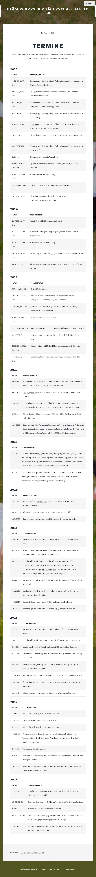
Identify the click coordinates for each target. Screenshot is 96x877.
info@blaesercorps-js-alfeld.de (32, 852)
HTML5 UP (72, 869)
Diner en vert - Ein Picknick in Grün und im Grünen (44, 425)
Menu (90, 4)
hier (64, 573)
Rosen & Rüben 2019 (47, 569)
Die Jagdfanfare (36, 92)
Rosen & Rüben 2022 (50, 433)
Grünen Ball (42, 501)
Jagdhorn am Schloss (39, 164)
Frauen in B (34, 103)
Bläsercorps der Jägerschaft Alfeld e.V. (48, 11)
